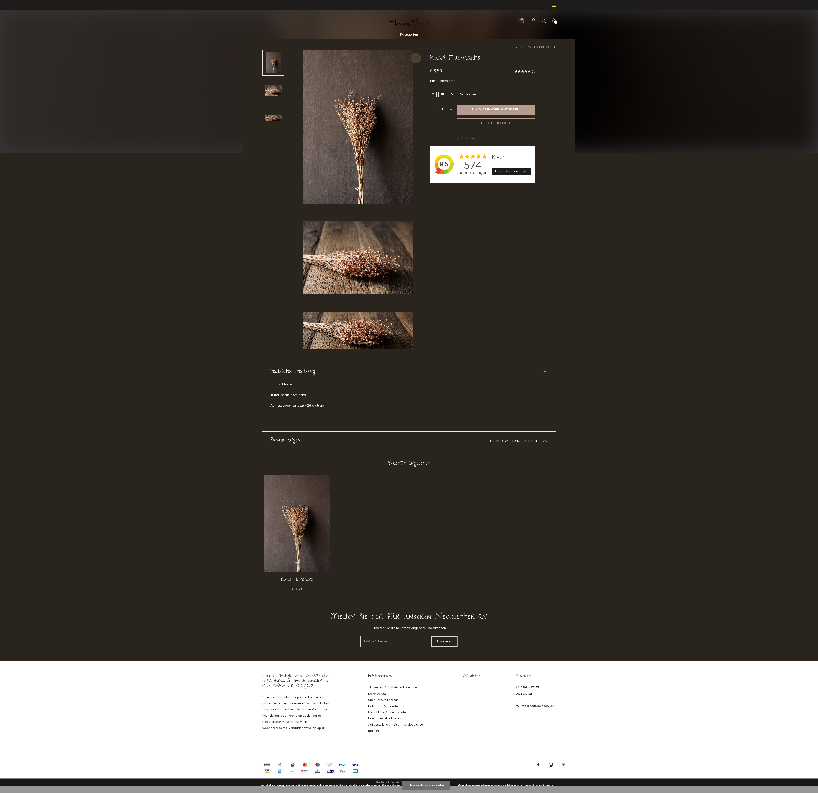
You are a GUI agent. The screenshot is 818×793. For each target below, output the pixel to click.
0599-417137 (530, 687)
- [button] (434, 109)
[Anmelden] (533, 20)
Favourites (416, 58)
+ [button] (450, 109)
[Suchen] (544, 20)
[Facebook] (538, 764)
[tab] (409, 372)
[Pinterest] (563, 764)
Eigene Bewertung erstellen (513, 441)
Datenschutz (377, 693)
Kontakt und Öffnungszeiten (388, 712)
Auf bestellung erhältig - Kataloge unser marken (396, 728)
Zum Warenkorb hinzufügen (496, 109)
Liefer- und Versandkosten (386, 706)
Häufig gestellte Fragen (384, 718)
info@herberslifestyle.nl (538, 706)
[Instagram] (551, 764)
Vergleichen (468, 94)
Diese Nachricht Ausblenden (426, 785)
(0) (533, 71)
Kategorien (409, 34)
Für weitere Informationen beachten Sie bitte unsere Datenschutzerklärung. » (505, 785)
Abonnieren (444, 641)
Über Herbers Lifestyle (383, 700)
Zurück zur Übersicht (538, 47)
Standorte (471, 676)
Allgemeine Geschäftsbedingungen (392, 687)
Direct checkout (495, 123)
